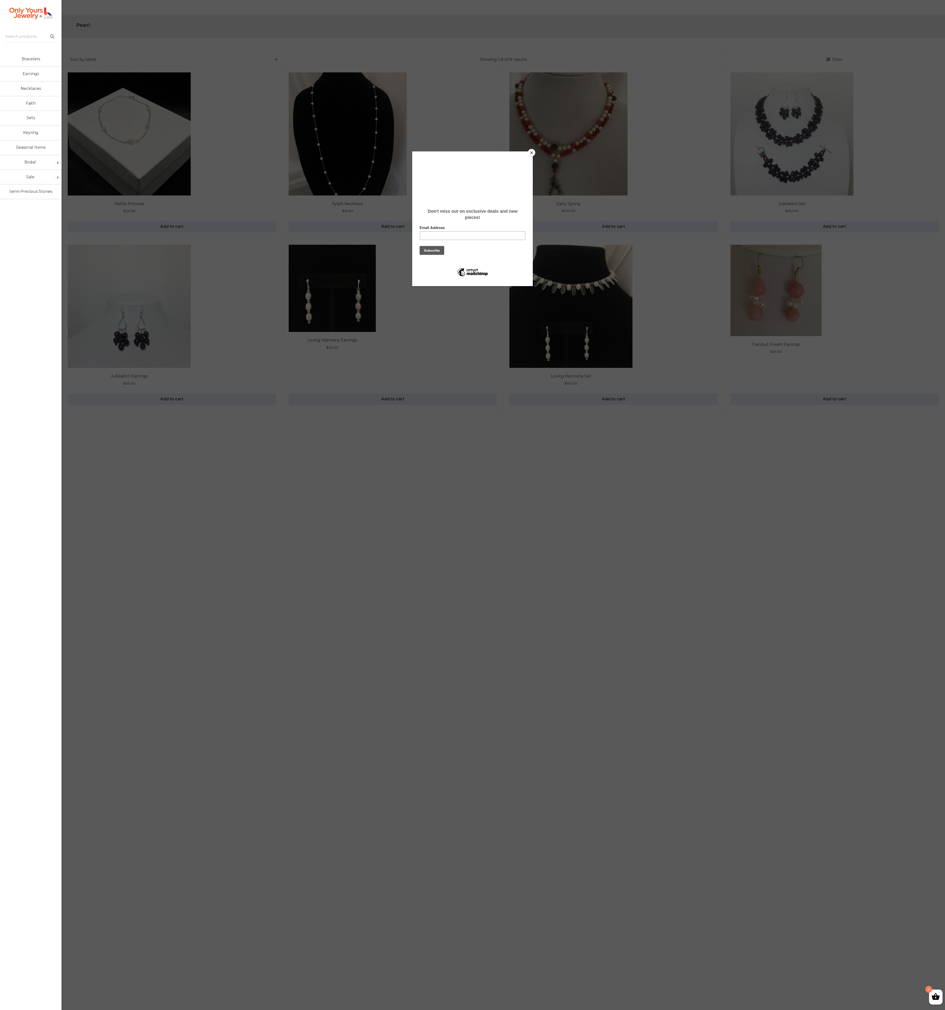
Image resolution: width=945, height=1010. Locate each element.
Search (52, 36)
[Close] (531, 152)
